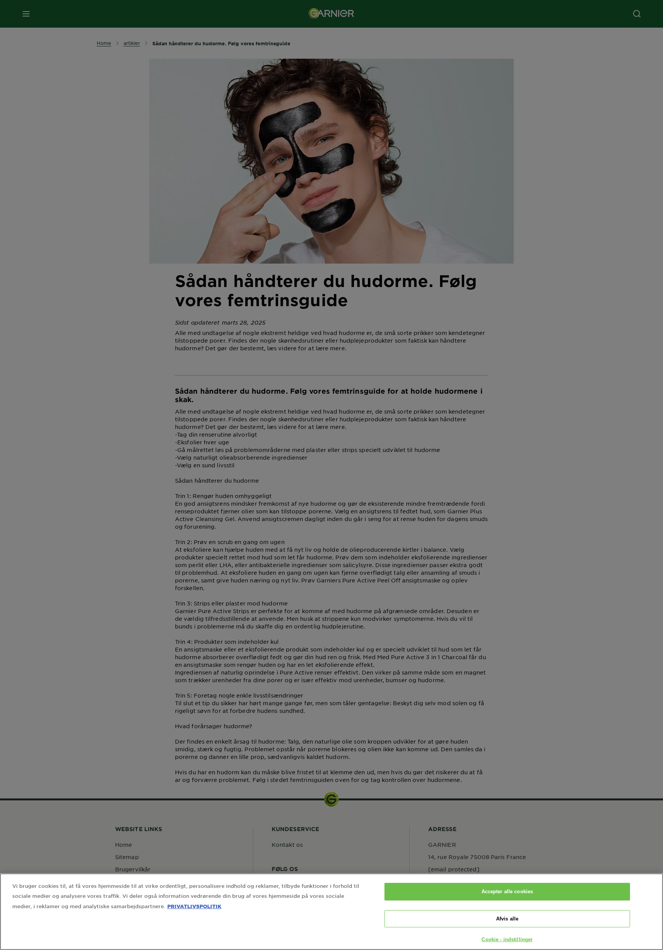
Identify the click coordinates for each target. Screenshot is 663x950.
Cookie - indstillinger (507, 939)
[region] (331, 911)
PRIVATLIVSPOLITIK (194, 906)
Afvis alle (507, 919)
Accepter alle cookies (507, 891)
